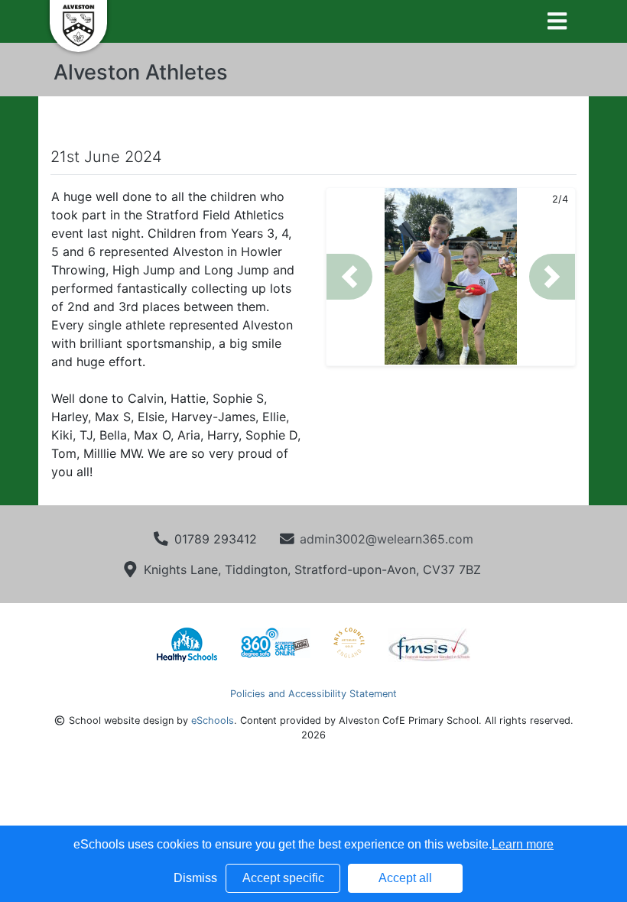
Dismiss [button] (195, 877)
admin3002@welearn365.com (386, 539)
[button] (349, 277)
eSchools (212, 720)
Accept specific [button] (283, 877)
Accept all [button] (405, 877)
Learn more (523, 844)
